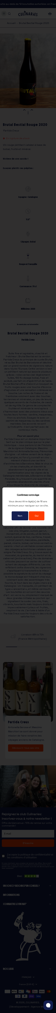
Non (20, 515)
